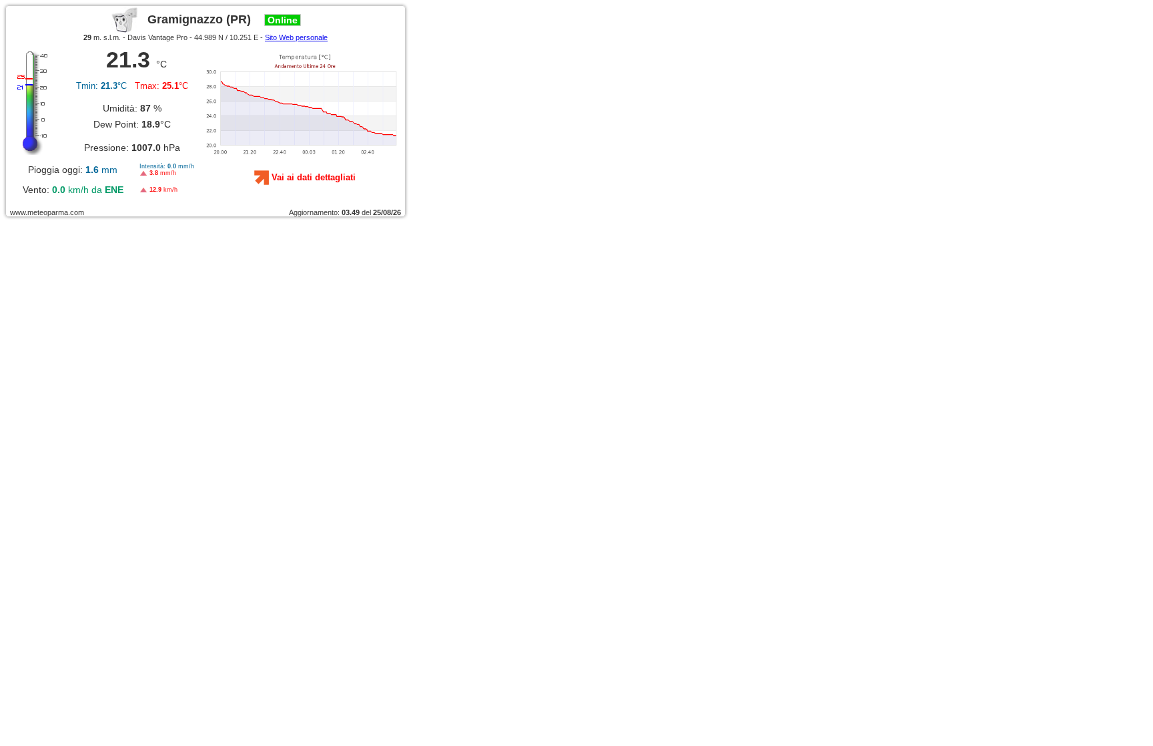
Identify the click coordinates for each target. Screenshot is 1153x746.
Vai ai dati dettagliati (314, 177)
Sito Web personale (296, 37)
